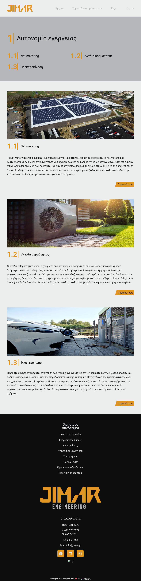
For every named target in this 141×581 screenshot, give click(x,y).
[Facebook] (60, 553)
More (128, 8)
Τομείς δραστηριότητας (85, 8)
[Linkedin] (70, 553)
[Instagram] (80, 553)
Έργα (113, 8)
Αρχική (59, 8)
